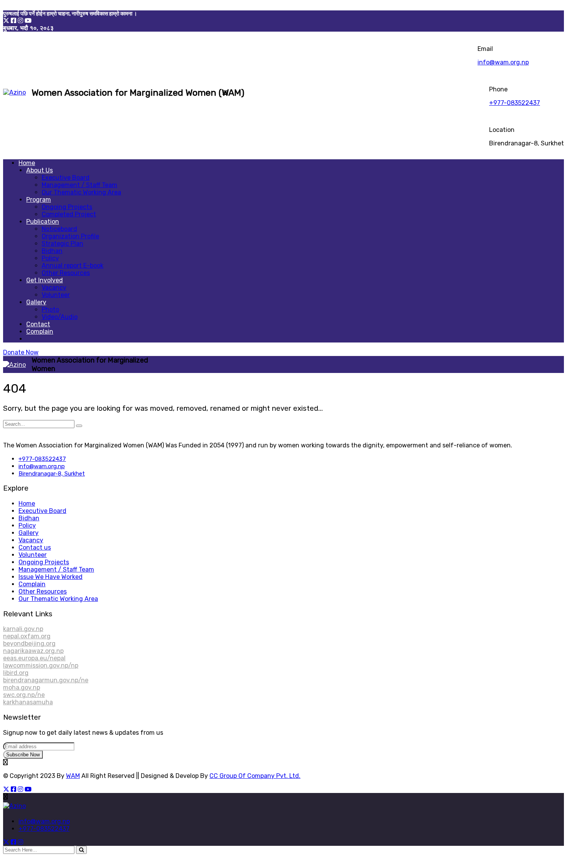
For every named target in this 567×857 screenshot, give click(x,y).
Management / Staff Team (79, 185)
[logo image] (14, 92)
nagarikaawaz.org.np (33, 651)
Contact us (35, 547)
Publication (42, 221)
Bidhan (52, 251)
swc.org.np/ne (24, 694)
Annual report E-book (72, 265)
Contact (38, 324)
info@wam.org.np (503, 62)
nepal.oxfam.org (27, 636)
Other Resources (66, 273)
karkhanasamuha (28, 702)
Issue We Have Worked (51, 576)
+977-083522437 (514, 102)
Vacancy (54, 287)
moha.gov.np (21, 687)
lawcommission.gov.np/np (40, 665)
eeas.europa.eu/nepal (34, 658)
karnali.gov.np (23, 629)
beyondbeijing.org (29, 643)
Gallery (36, 302)
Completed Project (69, 214)
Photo (50, 309)
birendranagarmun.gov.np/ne (45, 680)
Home (27, 163)
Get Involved (44, 280)
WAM (73, 775)
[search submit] (81, 850)
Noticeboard (59, 229)
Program (38, 199)
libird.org (16, 672)
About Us (39, 170)
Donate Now (21, 352)
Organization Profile (70, 236)
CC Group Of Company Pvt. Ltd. (254, 775)
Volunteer (56, 295)
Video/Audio (60, 317)
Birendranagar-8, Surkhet (52, 473)
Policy (50, 258)
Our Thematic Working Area (81, 192)
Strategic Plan (62, 243)
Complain (39, 331)
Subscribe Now (23, 754)
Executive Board (65, 177)
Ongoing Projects (67, 207)
